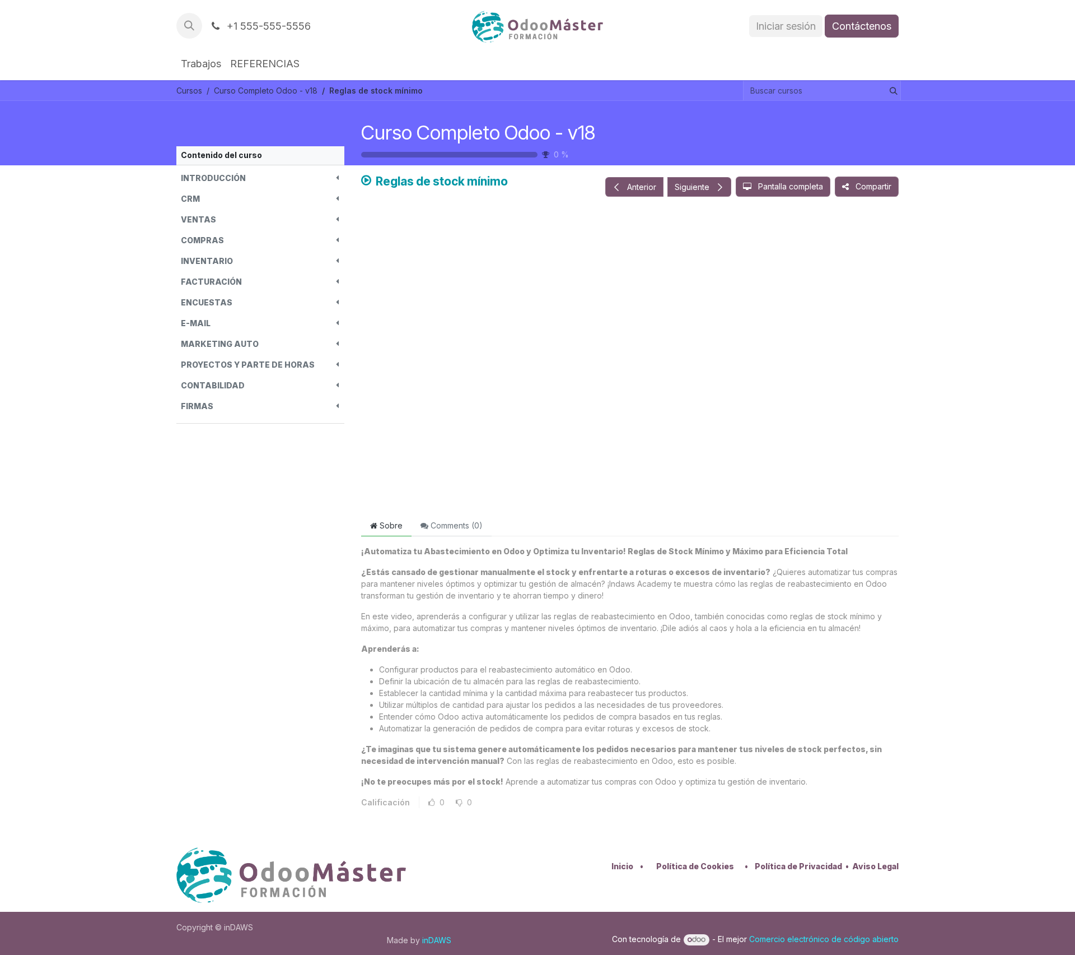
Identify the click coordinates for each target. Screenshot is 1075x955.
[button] (189, 26)
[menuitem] (201, 64)
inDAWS (436, 940)
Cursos (189, 90)
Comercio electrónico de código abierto (824, 939)
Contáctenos (861, 26)
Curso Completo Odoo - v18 (478, 132)
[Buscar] (891, 90)
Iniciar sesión (786, 26)
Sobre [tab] (390, 525)
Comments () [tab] (455, 525)
